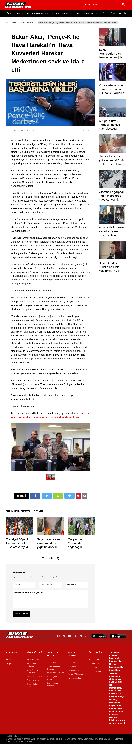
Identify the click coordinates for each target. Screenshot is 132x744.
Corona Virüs (94, 663)
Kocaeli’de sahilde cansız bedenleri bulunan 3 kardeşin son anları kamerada (111, 93)
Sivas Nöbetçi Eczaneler (32, 671)
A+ (84, 130)
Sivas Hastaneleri (34, 676)
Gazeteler (72, 666)
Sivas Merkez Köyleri (32, 685)
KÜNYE (112, 13)
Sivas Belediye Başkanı (53, 667)
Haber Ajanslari (74, 678)
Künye (8, 659)
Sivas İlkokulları (33, 680)
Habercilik (93, 667)
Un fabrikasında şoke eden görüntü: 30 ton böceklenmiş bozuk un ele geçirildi (112, 164)
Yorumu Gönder (21, 613)
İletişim (9, 663)
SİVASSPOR (67, 13)
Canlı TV (71, 662)
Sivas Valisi (52, 662)
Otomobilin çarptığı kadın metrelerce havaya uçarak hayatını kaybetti (111, 197)
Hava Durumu (94, 659)
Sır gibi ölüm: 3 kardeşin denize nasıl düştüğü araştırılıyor (109, 126)
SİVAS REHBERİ (90, 13)
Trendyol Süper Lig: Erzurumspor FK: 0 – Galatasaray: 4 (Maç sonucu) (19, 545)
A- (89, 130)
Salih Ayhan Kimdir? (52, 678)
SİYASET (55, 13)
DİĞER (103, 13)
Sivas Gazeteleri (75, 670)
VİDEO (78, 13)
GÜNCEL (9, 13)
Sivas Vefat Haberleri (31, 664)
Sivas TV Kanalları (76, 674)
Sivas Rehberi (33, 659)
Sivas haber (115, 690)
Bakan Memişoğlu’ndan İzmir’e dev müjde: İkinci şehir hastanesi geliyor (111, 57)
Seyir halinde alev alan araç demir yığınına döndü (49, 543)
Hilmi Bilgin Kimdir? (55, 673)
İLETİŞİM (122, 13)
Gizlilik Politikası (13, 736)
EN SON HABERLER (40, 13)
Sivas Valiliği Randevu (52, 684)
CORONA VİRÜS (22, 13)
